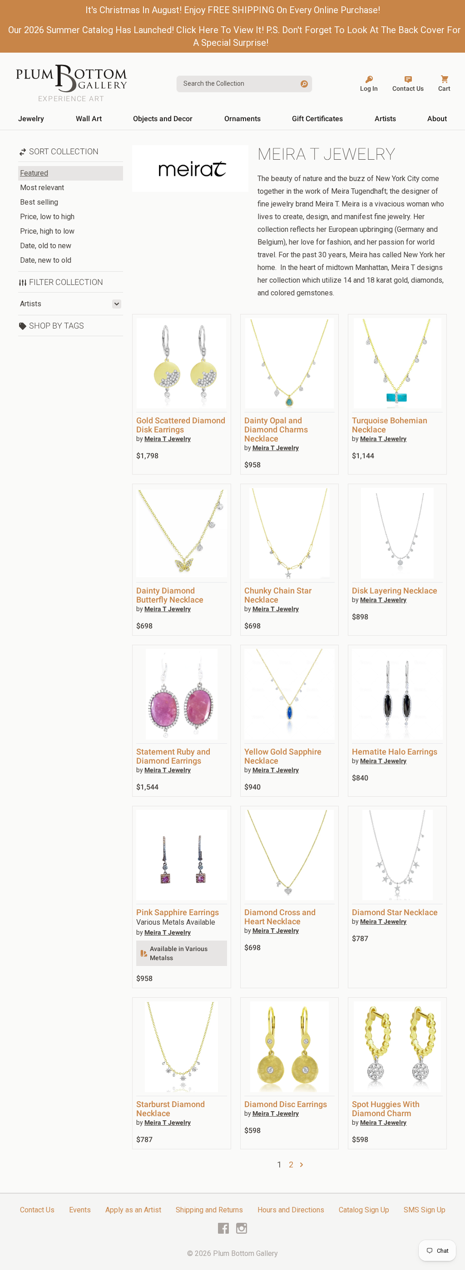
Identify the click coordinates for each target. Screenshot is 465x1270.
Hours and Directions (290, 1210)
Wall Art (89, 118)
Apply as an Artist (133, 1210)
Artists (385, 118)
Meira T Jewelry (167, 438)
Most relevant (42, 187)
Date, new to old (45, 260)
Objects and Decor (163, 118)
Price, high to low (47, 231)
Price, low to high (47, 216)
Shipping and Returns (209, 1210)
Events (80, 1210)
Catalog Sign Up (364, 1210)
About (437, 118)
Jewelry (31, 118)
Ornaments (242, 118)
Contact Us (37, 1210)
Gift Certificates (317, 118)
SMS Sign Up (424, 1210)
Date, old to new (45, 245)
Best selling (39, 202)
